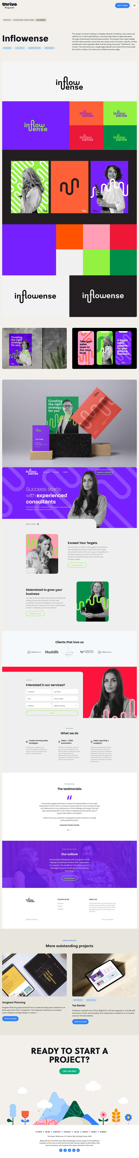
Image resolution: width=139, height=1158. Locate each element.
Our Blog (67, 1132)
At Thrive (39, 1132)
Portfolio (7, 20)
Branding (7, 48)
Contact (85, 1132)
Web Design (49, 48)
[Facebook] (65, 1151)
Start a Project (122, 5)
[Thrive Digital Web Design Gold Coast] (9, 5)
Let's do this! (69, 1071)
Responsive (78, 1000)
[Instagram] (60, 1151)
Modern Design (34, 48)
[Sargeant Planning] (34, 975)
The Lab (76, 1132)
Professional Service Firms (24, 20)
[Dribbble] (69, 1151)
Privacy (94, 1132)
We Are (47, 1132)
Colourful (20, 48)
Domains (103, 1132)
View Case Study (10, 1019)
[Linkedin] (78, 1151)
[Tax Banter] (104, 975)
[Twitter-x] (73, 1151)
